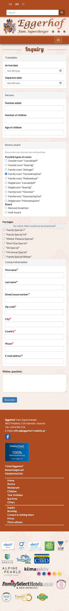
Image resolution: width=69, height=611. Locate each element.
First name (11, 269)
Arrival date (11, 65)
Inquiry (11, 507)
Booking (12, 511)
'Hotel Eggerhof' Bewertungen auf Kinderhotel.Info (14, 470)
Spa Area (12, 498)
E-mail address (13, 355)
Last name (10, 282)
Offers (11, 502)
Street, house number (16, 294)
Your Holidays (15, 494)
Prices (10, 518)
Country (9, 331)
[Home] (34, 25)
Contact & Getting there (20, 514)
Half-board (14, 212)
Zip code (10, 306)
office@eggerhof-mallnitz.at (29, 430)
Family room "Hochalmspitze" (24, 173)
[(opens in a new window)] (7, 437)
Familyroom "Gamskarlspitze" (25, 196)
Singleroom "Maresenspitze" (24, 200)
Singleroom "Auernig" (20, 187)
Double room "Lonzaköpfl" (23, 160)
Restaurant (13, 487)
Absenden (9, 399)
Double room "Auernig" (21, 165)
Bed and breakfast (18, 207)
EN (17, 4)
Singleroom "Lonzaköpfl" (22, 182)
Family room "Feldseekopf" (23, 178)
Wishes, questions (12, 371)
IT (23, 4)
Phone (8, 343)
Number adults (13, 102)
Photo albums (15, 522)
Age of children (13, 127)
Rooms (11, 483)
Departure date (13, 77)
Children (12, 491)
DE (10, 4)
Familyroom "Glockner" (21, 191)
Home (10, 480)
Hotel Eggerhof (17, 458)
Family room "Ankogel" (21, 169)
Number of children (15, 115)
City (7, 318)
